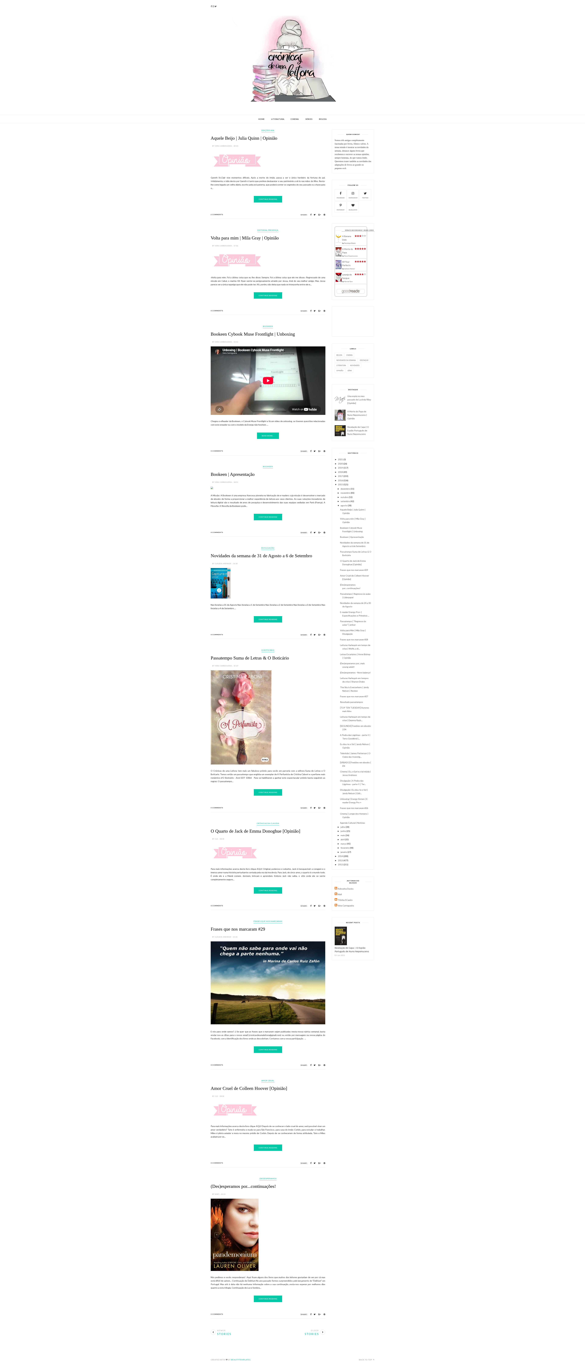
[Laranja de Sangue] (339, 281)
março (344, 843)
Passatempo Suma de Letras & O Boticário (250, 763)
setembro (345, 501)
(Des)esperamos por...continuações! (243, 1337)
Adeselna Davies (346, 888)
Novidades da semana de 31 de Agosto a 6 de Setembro (261, 661)
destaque (364, 360)
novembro (346, 493)
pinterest (340, 210)
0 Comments (217, 416)
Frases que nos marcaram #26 (354, 808)
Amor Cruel (267, 1208)
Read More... (268, 541)
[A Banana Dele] (339, 242)
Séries (308, 119)
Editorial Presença (267, 262)
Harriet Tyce (348, 281)
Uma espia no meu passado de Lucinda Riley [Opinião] (359, 399)
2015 (340, 484)
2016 (340, 480)
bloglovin (353, 210)
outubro (345, 497)
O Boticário (268, 755)
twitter (365, 198)
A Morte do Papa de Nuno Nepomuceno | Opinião (357, 415)
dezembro (346, 488)
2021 (340, 459)
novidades (355, 365)
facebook (341, 198)
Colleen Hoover (349, 269)
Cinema (295, 119)
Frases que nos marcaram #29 (238, 1056)
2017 (340, 476)
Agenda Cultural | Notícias (352, 823)
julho (343, 827)
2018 (340, 472)
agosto (344, 505)
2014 (340, 856)
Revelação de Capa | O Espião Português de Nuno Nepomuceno (358, 430)
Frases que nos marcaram (268, 1048)
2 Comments (217, 247)
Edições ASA (268, 130)
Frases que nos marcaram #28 (354, 639)
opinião (339, 370)
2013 (340, 860)
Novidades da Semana (346, 360)
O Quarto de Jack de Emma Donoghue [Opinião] (255, 936)
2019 (340, 467)
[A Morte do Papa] (339, 255)
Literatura (277, 119)
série (349, 370)
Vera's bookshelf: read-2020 (359, 230)
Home (261, 119)
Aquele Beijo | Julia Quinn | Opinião (244, 138)
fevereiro (345, 847)
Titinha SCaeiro (345, 900)
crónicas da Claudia (268, 929)
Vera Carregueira (346, 905)
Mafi (340, 894)
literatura (341, 365)
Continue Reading (268, 231)
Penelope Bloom (350, 243)
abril (343, 839)
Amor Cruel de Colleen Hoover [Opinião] (249, 1215)
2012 (340, 864)
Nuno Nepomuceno (351, 256)
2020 (340, 463)
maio (343, 835)
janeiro (344, 852)
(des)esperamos (268, 1329)
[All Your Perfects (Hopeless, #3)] (339, 268)
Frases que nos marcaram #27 (354, 696)
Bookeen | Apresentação (233, 579)
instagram (353, 198)
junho (343, 831)
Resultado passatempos (351, 702)
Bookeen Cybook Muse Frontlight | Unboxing (253, 439)
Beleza (323, 119)
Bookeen (268, 432)
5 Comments (217, 913)
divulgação (268, 653)
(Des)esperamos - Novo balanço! (355, 672)
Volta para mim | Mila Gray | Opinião (245, 270)
